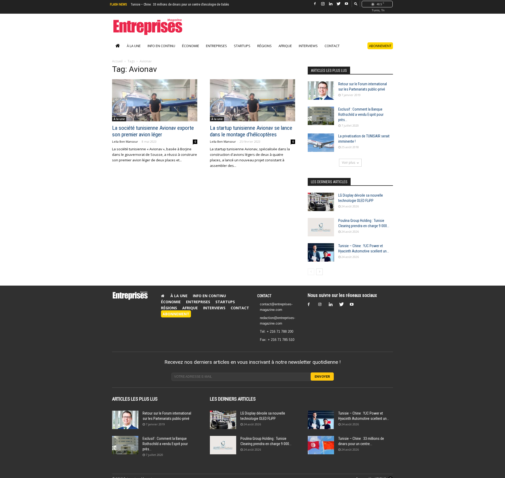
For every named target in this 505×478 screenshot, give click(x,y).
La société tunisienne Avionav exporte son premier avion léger (153, 131)
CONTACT (264, 296)
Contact (332, 45)
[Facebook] (315, 4)
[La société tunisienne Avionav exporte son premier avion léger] (154, 100)
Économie (190, 45)
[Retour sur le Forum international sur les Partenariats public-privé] (321, 90)
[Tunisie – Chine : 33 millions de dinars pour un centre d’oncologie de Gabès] (321, 445)
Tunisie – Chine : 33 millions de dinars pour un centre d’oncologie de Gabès (180, 4)
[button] (356, 4)
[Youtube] (346, 4)
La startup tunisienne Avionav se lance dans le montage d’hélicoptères (251, 131)
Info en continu (161, 45)
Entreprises (216, 45)
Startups (242, 45)
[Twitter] (338, 4)
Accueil (117, 61)
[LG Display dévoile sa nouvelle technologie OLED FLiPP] (321, 202)
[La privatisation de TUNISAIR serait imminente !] (321, 142)
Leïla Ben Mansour (125, 141)
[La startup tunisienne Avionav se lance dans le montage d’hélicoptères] (252, 100)
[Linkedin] (331, 4)
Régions (264, 45)
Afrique (285, 45)
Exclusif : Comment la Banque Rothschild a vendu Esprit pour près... (360, 114)
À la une (134, 45)
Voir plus (348, 162)
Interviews (308, 45)
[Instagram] (323, 4)
